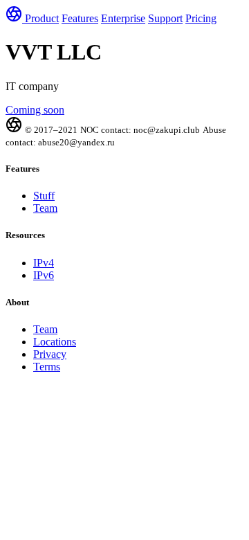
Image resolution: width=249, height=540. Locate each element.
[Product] (15, 18)
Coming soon (35, 110)
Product (42, 18)
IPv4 (43, 263)
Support (165, 18)
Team (45, 208)
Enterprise (123, 18)
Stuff (44, 195)
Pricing (200, 18)
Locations (54, 342)
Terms (46, 366)
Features (80, 18)
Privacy (49, 354)
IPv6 (43, 275)
